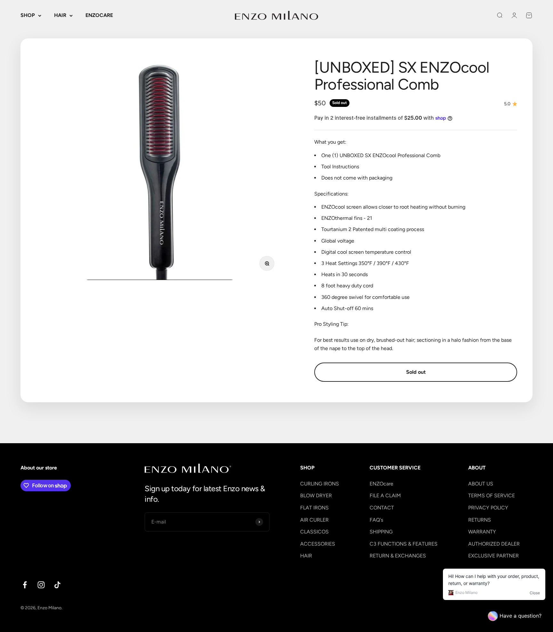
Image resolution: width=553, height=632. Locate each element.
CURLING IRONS (319, 484)
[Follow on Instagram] (41, 584)
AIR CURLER (314, 520)
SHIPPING (381, 532)
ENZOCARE (99, 15)
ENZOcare (381, 484)
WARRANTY (482, 532)
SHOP (27, 15)
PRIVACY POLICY (488, 508)
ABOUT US (480, 484)
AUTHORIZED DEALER (494, 544)
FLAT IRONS (314, 508)
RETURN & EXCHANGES (398, 556)
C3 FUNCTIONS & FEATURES (403, 544)
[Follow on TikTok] (57, 584)
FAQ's (376, 520)
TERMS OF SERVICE (491, 495)
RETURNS (479, 520)
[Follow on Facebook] (24, 584)
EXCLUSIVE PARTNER (493, 556)
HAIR (60, 15)
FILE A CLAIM (385, 495)
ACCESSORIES (317, 544)
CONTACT (382, 508)
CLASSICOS (314, 532)
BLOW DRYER (316, 495)
